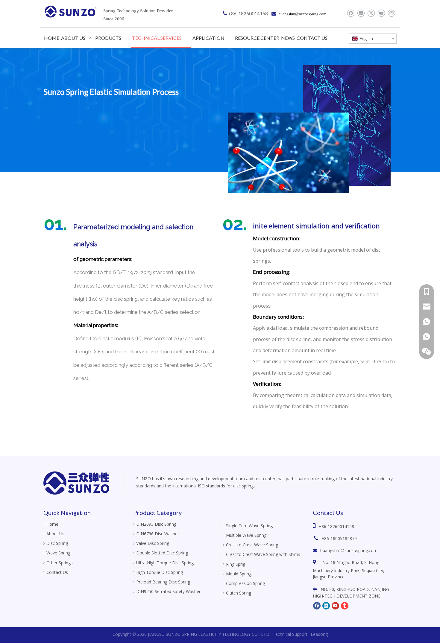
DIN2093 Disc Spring (156, 524)
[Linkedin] (361, 13)
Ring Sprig (235, 564)
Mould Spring (238, 574)
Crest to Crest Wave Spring (252, 545)
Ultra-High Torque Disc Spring (165, 563)
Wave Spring (58, 553)
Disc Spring (57, 543)
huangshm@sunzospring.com (348, 550)
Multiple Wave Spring (246, 535)
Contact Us (57, 572)
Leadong (319, 634)
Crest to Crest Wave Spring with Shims (263, 554)
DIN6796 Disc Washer (157, 533)
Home (52, 524)
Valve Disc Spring (152, 543)
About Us (55, 533)
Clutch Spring (238, 593)
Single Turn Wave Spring (249, 525)
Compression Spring (245, 583)
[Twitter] (371, 13)
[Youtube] (381, 13)
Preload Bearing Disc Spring (163, 582)
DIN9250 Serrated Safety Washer (168, 591)
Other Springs (59, 563)
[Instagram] (391, 13)
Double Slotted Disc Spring (162, 553)
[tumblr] (344, 605)
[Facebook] (350, 13)
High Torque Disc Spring (159, 572)
